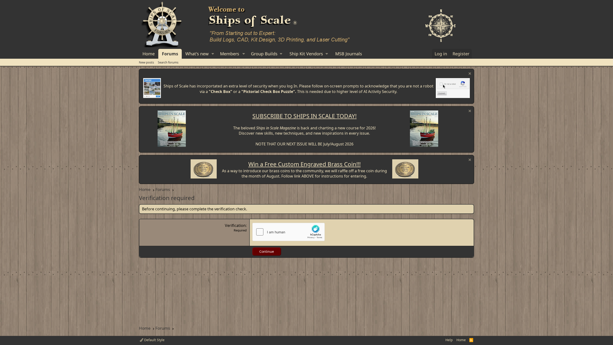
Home (148, 54)
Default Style (154, 340)
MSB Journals (348, 54)
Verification (235, 225)
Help (449, 340)
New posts (146, 62)
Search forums (168, 62)
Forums (170, 54)
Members (229, 54)
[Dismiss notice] (469, 74)
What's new (197, 54)
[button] (213, 54)
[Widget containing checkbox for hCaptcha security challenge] (288, 232)
